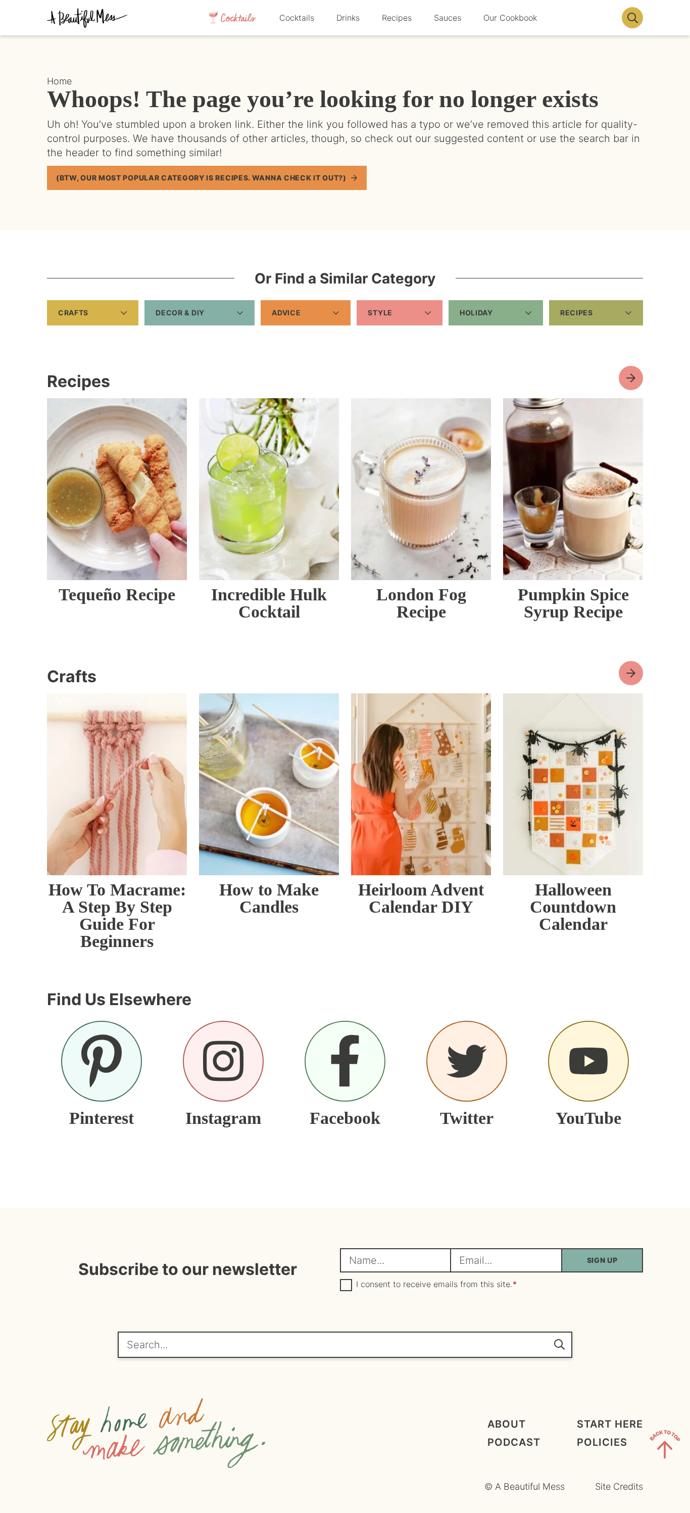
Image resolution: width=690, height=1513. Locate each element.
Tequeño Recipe (117, 594)
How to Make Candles (269, 898)
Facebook (345, 1118)
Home (59, 81)
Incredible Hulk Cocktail (269, 603)
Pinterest (101, 1118)
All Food (631, 378)
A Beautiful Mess (87, 18)
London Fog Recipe (421, 603)
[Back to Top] (665, 1446)
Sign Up (602, 1260)
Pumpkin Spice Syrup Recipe (573, 603)
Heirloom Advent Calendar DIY (421, 898)
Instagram (223, 1118)
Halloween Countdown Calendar (573, 906)
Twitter (467, 1118)
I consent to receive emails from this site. (436, 1284)
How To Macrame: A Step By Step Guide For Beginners (117, 915)
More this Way (631, 673)
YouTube (588, 1118)
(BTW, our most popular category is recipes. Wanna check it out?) (201, 177)
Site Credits (619, 1486)
